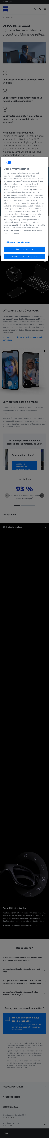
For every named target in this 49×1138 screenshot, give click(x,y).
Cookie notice (10, 242)
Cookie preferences (24, 249)
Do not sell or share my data (24, 256)
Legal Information (23, 242)
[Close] (44, 159)
